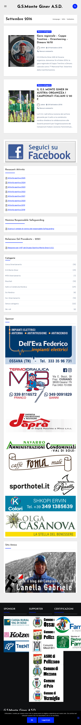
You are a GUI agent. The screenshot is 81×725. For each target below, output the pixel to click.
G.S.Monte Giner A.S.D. (39, 7)
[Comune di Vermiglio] (46, 696)
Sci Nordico (9, 292)
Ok (32, 720)
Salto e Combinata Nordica (16, 287)
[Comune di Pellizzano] (46, 634)
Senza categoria (44, 32)
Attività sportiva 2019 (16, 205)
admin (42, 48)
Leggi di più (46, 720)
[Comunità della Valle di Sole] (46, 647)
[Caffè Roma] (40, 462)
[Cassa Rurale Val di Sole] (21, 622)
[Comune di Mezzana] (46, 671)
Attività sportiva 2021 (16, 196)
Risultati (8, 281)
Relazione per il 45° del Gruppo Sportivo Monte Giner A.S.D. (30, 248)
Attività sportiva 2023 (16, 187)
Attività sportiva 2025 (16, 178)
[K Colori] (40, 503)
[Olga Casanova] (40, 524)
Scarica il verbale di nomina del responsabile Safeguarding (30, 229)
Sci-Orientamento (12, 298)
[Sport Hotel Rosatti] (40, 485)
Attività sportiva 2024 (16, 183)
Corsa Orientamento (13, 265)
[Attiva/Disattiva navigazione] (5, 6)
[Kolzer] (21, 634)
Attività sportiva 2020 (16, 201)
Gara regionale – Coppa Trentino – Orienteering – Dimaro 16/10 (52, 39)
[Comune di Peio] (46, 683)
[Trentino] (21, 646)
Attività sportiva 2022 (16, 192)
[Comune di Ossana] (46, 622)
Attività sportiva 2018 (16, 210)
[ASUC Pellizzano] (46, 659)
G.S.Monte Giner (11, 270)
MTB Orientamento (13, 276)
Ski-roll (8, 309)
